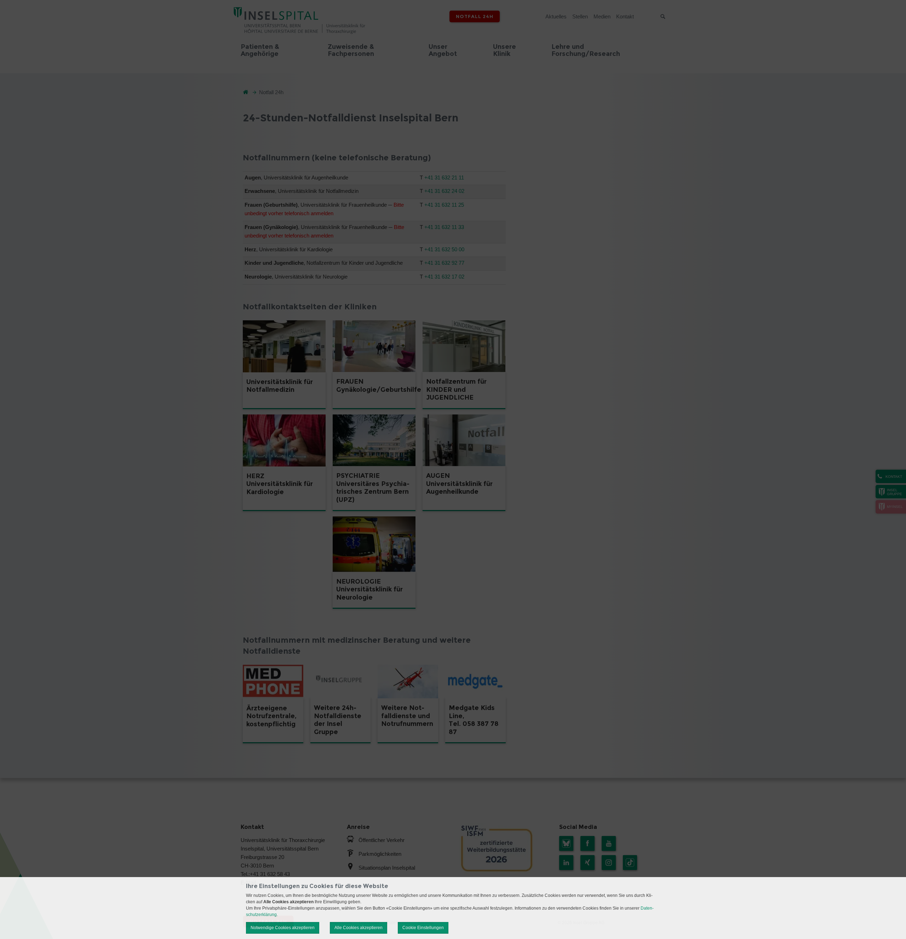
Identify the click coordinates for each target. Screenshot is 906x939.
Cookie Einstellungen (423, 927)
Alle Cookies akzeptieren (358, 927)
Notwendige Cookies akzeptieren (283, 927)
